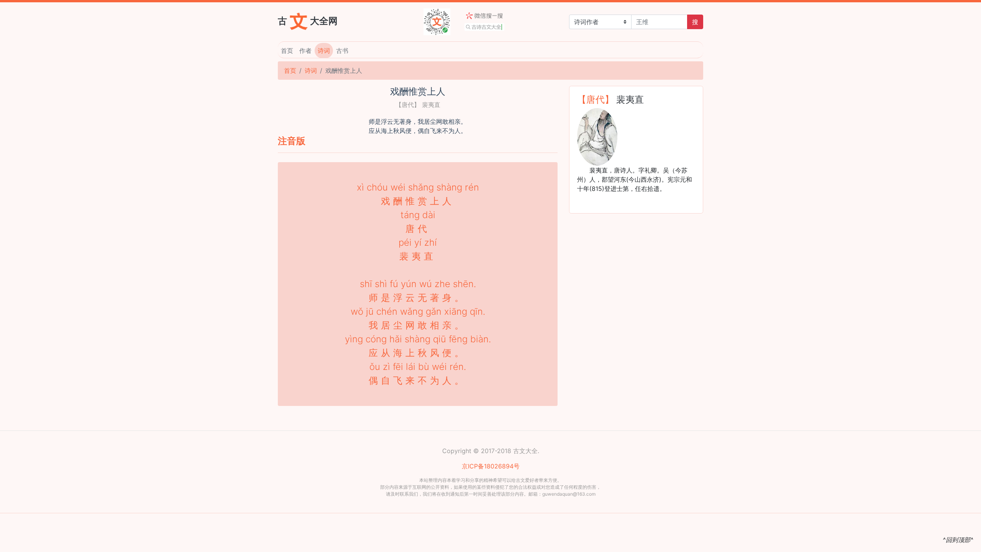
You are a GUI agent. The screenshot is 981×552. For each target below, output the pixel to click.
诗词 (324, 50)
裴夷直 (630, 99)
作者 (305, 50)
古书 (342, 50)
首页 (287, 50)
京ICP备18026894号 (491, 466)
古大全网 (308, 20)
